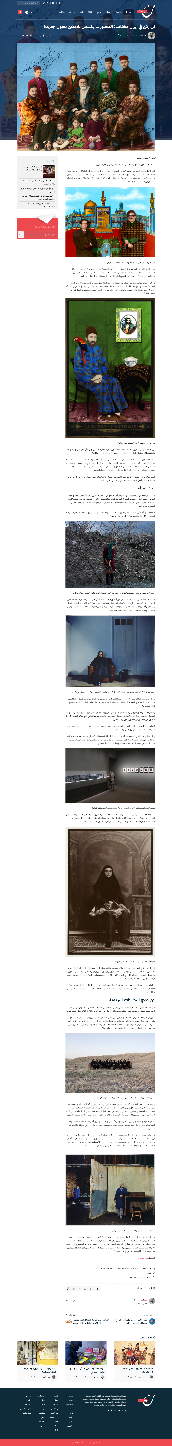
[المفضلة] (20, 12)
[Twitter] (56, 3)
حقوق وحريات (68, 1404)
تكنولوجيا (70, 1426)
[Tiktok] (43, 3)
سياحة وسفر (54, 1413)
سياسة (119, 12)
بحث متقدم (27, 1413)
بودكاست (61, 12)
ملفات (81, 12)
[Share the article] (43, 35)
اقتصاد (109, 12)
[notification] (32, 12)
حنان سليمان (143, 1377)
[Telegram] (46, 3)
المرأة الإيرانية (132, 1268)
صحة (56, 1426)
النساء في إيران (110, 1268)
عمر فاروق (142, 35)
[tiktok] (108, 1411)
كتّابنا (29, 1400)
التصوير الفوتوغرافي (144, 1268)
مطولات (42, 1404)
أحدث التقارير (40, 1396)
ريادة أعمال (54, 1409)
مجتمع (99, 12)
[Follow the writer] (134, 1300)
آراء (72, 1409)
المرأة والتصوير (122, 1268)
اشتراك (21, 235)
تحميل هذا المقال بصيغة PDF (140, 1277)
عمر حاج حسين (94, 1377)
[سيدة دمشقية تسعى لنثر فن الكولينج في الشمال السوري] (86, 1353)
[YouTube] (53, 3)
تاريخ (71, 1413)
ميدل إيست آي (143, 1258)
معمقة (72, 12)
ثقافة (90, 12)
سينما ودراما (54, 1417)
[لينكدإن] (66, 1301)
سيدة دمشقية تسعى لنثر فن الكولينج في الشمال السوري (87, 1370)
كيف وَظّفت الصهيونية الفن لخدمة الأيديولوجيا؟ (138, 1370)
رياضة (71, 1417)
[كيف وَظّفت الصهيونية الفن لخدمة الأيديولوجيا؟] (134, 1353)
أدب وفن (55, 1404)
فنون (149, 1273)
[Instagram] (49, 3)
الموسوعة (42, 1421)
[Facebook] (59, 3)
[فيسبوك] (69, 1301)
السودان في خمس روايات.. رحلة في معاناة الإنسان (32, 168)
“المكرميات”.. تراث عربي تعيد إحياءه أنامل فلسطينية (40, 1370)
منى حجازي (47, 1377)
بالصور (43, 1426)
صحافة (56, 1400)
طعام (56, 1421)
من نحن (28, 1396)
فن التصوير (101, 1268)
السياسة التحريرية (25, 1409)
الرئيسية (129, 12)
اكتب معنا (28, 1404)
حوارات (42, 1409)
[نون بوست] (146, 12)
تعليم (71, 1421)
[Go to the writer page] (152, 1301)
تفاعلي (43, 1417)
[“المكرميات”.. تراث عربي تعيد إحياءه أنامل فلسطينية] (37, 1353)
